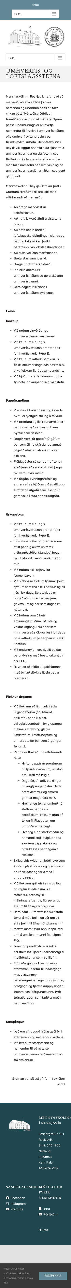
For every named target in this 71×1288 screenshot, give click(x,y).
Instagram (18, 1204)
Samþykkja (53, 1276)
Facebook (17, 1198)
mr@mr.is (45, 1157)
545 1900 (53, 1145)
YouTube (16, 1209)
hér (20, 1273)
